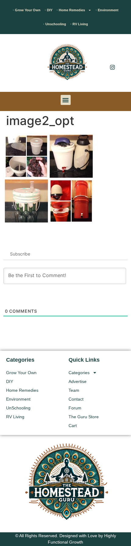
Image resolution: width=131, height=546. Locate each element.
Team (74, 390)
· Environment (107, 10)
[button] (14, 64)
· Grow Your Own (27, 10)
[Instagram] (112, 66)
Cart (73, 425)
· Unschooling (54, 24)
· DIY (48, 10)
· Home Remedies (71, 10)
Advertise (78, 381)
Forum (75, 407)
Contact (76, 399)
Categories (79, 372)
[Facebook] (112, 54)
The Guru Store (84, 416)
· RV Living (79, 24)
